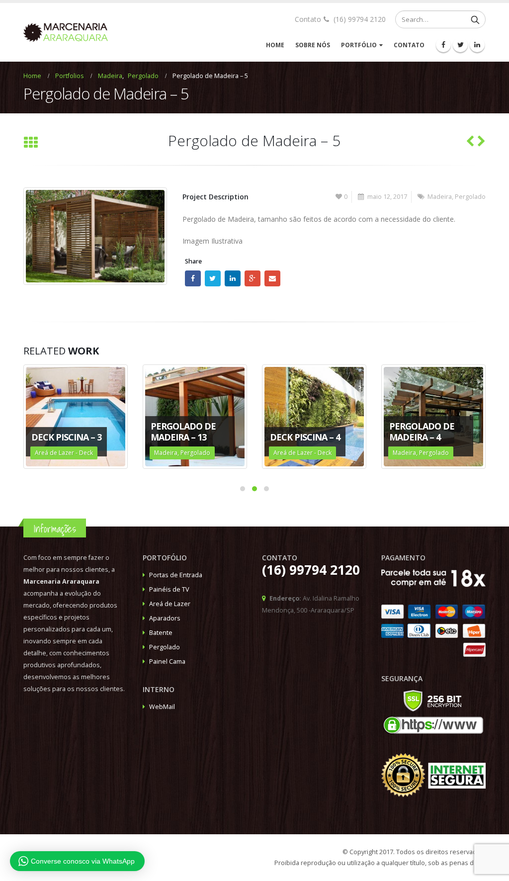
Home (275, 45)
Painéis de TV (169, 589)
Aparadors (164, 618)
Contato (409, 45)
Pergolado (470, 196)
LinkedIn (233, 278)
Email (272, 278)
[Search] (475, 19)
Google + (252, 278)
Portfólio (359, 45)
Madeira (439, 196)
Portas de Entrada (175, 575)
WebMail (162, 707)
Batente (160, 632)
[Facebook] (443, 44)
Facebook (193, 278)
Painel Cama (167, 661)
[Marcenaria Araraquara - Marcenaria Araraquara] (65, 32)
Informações (54, 529)
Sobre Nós (312, 45)
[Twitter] (460, 44)
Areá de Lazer (169, 604)
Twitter (213, 278)
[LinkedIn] (477, 44)
